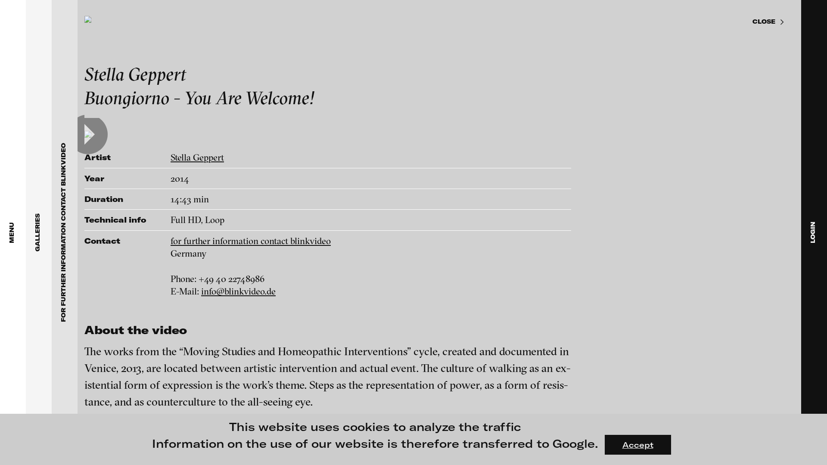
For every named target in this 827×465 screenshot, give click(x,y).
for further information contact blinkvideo (251, 240)
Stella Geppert (197, 157)
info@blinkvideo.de (238, 291)
